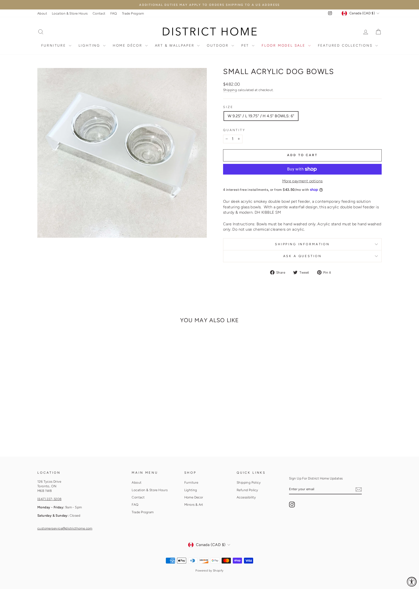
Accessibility (246, 497)
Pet (246, 45)
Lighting (90, 45)
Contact (99, 13)
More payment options (302, 181)
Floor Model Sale (284, 45)
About (42, 13)
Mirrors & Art (193, 504)
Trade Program (133, 13)
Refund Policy (247, 490)
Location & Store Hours (70, 13)
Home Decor (193, 497)
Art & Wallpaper (175, 45)
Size (228, 107)
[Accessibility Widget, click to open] (412, 582)
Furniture (54, 45)
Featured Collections (346, 45)
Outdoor (218, 45)
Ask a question (302, 256)
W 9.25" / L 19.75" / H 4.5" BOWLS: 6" (261, 116)
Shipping (230, 90)
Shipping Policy (249, 482)
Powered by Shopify (209, 570)
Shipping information (302, 244)
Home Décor (128, 45)
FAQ (113, 13)
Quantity (234, 130)
